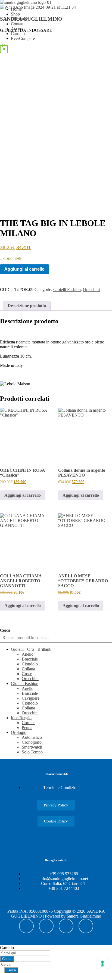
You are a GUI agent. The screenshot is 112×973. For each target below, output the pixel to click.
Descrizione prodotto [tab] (27, 305)
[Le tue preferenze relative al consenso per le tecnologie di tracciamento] (102, 963)
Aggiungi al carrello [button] (22, 495)
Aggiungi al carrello (24, 269)
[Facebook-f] (66, 926)
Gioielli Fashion (67, 289)
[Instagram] (46, 926)
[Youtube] (26, 926)
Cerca (5, 630)
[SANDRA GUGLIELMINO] (25, 2)
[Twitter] (86, 926)
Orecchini (91, 289)
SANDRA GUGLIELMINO (31, 19)
